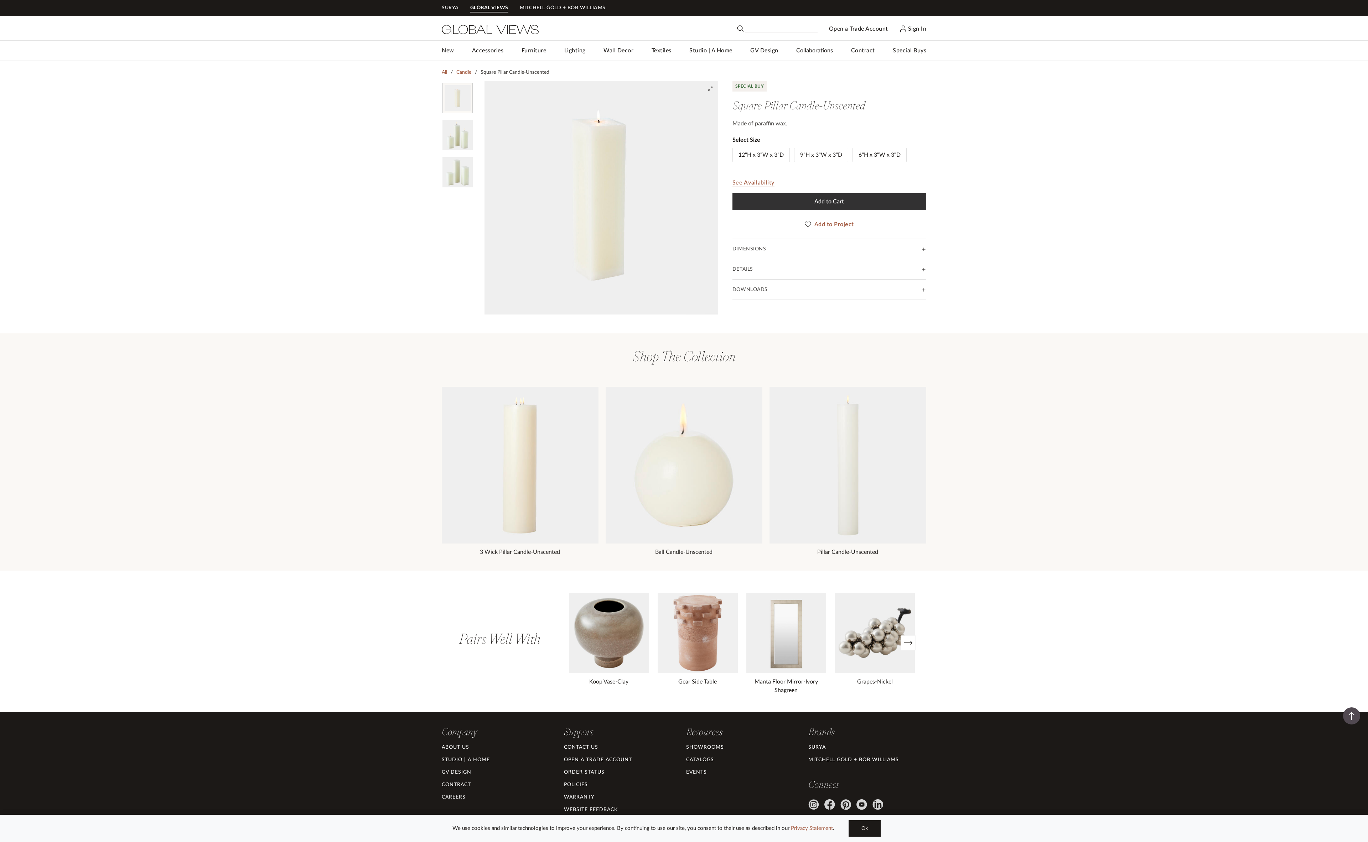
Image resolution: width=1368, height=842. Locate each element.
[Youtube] (861, 804)
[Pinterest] (845, 804)
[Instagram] (813, 804)
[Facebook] (829, 804)
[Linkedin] (877, 804)
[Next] (908, 642)
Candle (463, 72)
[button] (488, 51)
